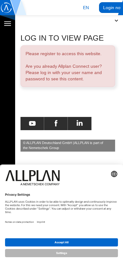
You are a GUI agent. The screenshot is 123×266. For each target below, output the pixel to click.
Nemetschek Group (44, 148)
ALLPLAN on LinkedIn (80, 123)
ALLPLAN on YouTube (32, 123)
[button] (86, 7)
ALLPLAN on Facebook (56, 123)
